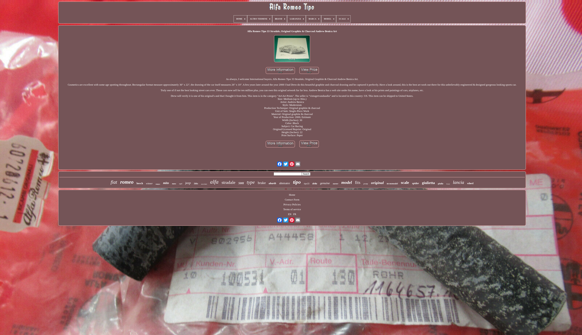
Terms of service (292, 209)
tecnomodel (392, 183)
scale (405, 182)
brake (262, 183)
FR (294, 214)
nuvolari (204, 184)
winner (149, 183)
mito (166, 183)
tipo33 (306, 183)
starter (335, 183)
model (346, 182)
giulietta (428, 183)
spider (415, 183)
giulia (440, 183)
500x (196, 183)
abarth (272, 183)
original (377, 183)
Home (292, 194)
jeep (188, 183)
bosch (140, 183)
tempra (158, 184)
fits (357, 182)
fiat (114, 182)
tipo (297, 182)
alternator (284, 183)
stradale (228, 182)
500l (241, 183)
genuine (325, 183)
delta (314, 183)
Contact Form (292, 199)
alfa (214, 182)
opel (180, 184)
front (448, 184)
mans (174, 184)
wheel (470, 183)
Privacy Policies (292, 204)
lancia (458, 182)
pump (365, 183)
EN (289, 214)
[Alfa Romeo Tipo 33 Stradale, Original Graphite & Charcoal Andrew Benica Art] (292, 49)
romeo (127, 182)
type (251, 182)
